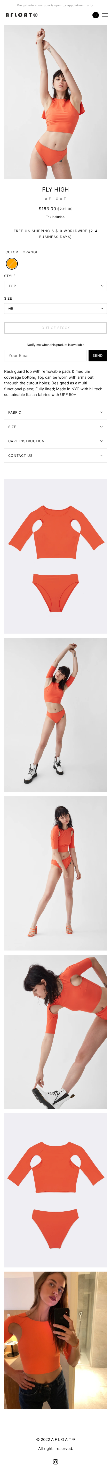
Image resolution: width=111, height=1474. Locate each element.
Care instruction (26, 441)
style (10, 276)
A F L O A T (55, 199)
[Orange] (12, 264)
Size (12, 427)
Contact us (20, 455)
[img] (55, 1462)
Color (11, 252)
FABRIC (14, 412)
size (8, 298)
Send (98, 355)
